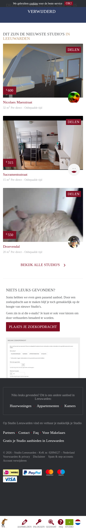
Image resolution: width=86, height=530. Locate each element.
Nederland (69, 452)
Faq (36, 433)
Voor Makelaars (53, 433)
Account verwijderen (15, 460)
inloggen (39, 527)
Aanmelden (24, 527)
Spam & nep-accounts (60, 456)
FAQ (61, 527)
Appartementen (48, 406)
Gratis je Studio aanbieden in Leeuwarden (33, 441)
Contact (24, 433)
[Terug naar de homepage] (4, 523)
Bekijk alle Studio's (41, 265)
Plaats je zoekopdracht (33, 327)
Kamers (70, 406)
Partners (9, 433)
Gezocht (51, 527)
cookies (33, 3)
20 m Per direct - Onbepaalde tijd (22, 252)
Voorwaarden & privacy (16, 456)
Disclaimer (39, 456)
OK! (69, 3)
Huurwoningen (20, 406)
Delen (73, 50)
